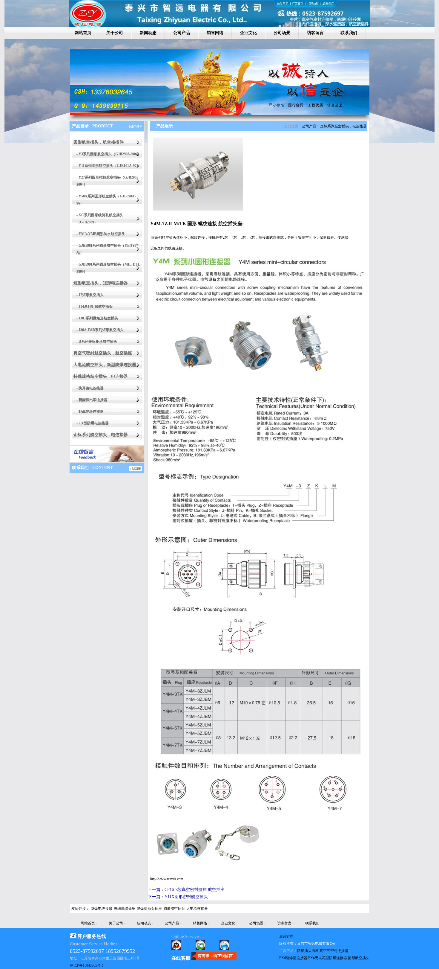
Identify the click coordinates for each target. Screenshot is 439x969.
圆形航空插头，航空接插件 (98, 142)
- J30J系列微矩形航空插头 (97, 318)
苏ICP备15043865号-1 (87, 965)
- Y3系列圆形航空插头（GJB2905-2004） (108, 154)
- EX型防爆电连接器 (92, 423)
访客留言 (315, 33)
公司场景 (282, 33)
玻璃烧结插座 (124, 908)
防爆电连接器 (101, 908)
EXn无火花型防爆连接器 (327, 958)
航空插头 (169, 237)
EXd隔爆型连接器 (293, 958)
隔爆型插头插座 (149, 908)
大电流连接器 (197, 908)
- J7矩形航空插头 (90, 295)
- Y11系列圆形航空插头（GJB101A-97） (108, 166)
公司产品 (181, 33)
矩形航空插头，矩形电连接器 (100, 283)
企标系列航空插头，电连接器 (100, 434)
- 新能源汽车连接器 (91, 400)
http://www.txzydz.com (166, 879)
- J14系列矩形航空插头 (94, 306)
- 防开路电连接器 (90, 388)
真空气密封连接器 (334, 951)
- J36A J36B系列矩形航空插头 (100, 330)
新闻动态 (148, 33)
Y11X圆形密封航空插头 (186, 897)
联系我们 (348, 33)
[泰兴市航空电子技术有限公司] (219, 114)
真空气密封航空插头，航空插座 (102, 353)
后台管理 (286, 936)
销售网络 (215, 33)
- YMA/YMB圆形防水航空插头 (100, 234)
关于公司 (114, 33)
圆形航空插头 (174, 908)
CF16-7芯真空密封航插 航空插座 (195, 889)
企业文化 (248, 33)
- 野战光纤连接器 (90, 411)
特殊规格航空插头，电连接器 (100, 376)
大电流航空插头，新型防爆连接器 (104, 364)
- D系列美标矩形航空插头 (96, 341)
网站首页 (83, 33)
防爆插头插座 (308, 951)
